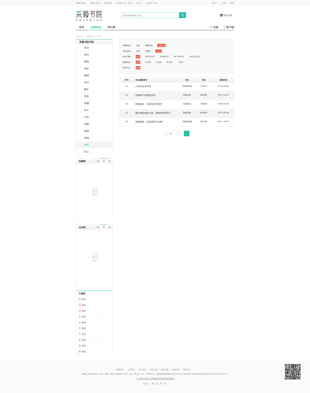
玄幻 (86, 47)
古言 (86, 117)
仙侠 (86, 137)
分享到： (146, 383)
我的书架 (227, 15)
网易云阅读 (81, 2)
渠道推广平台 (152, 2)
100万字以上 (194, 56)
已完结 (159, 51)
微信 (153, 383)
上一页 (169, 133)
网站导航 (165, 369)
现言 (86, 96)
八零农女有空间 (143, 86)
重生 (86, 89)
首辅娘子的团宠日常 (145, 95)
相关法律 (153, 369)
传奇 (86, 68)
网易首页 (120, 369)
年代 (86, 82)
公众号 (139, 2)
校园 (86, 130)
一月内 (180, 62)
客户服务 (142, 369)
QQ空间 (165, 383)
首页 (81, 27)
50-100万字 (179, 56)
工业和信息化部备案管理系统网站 (155, 379)
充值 (215, 27)
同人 (86, 151)
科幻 (86, 54)
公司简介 (131, 369)
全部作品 (96, 27)
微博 (161, 383)
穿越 (86, 103)
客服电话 (176, 369)
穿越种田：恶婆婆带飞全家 (148, 121)
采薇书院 (108, 2)
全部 (138, 45)
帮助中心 (187, 369)
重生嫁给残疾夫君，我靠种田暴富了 (153, 112)
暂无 (84, 299)
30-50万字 (164, 56)
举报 (232, 2)
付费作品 (161, 45)
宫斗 (86, 110)
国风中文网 (95, 2)
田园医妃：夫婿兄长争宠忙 (148, 103)
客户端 (230, 27)
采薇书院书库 (86, 42)
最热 (138, 67)
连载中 (148, 51)
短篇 (86, 123)
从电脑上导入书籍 (124, 2)
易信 (157, 383)
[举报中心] (243, 374)
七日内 (159, 62)
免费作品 (149, 45)
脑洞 (86, 75)
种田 (86, 144)
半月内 (169, 62)
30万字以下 (150, 56)
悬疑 (86, 61)
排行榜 (111, 27)
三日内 (148, 62)
